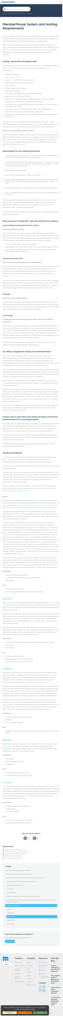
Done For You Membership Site (44, 976)
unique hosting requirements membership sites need (33, 505)
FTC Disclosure (49, 1012)
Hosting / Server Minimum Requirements (18, 870)
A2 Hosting (51, 786)
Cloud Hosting (11, 892)
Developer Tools (44, 966)
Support (43, 970)
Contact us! (10, 941)
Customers (29, 965)
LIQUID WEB (7, 599)
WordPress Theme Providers (13, 856)
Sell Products (18, 962)
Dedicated (10, 889)
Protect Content (19, 965)
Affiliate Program (31, 985)
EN (8, 964)
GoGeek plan (43, 682)
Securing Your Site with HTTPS (13, 849)
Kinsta (38, 500)
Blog (28, 969)
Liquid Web (51, 603)
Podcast (29, 972)
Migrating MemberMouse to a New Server (18, 490)
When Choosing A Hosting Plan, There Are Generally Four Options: (25, 878)
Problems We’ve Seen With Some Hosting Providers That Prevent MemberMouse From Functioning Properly (31, 901)
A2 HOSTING (7, 783)
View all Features (19, 981)
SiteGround (23, 682)
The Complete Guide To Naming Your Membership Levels (55, 979)
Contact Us (30, 982)
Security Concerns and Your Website (15, 854)
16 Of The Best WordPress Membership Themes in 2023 (55, 1001)
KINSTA (5, 497)
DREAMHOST (7, 740)
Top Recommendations (12, 905)
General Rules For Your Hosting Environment (19, 874)
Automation (18, 973)
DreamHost (7, 746)
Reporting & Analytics (18, 977)
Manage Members (17, 969)
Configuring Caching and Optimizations (16, 851)
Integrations (44, 962)
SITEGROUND (7, 669)
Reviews (29, 975)
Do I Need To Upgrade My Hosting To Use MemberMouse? (23, 896)
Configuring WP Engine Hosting (14, 858)
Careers (29, 978)
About (28, 962)
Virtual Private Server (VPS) (15, 885)
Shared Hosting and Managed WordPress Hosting (21, 881)
